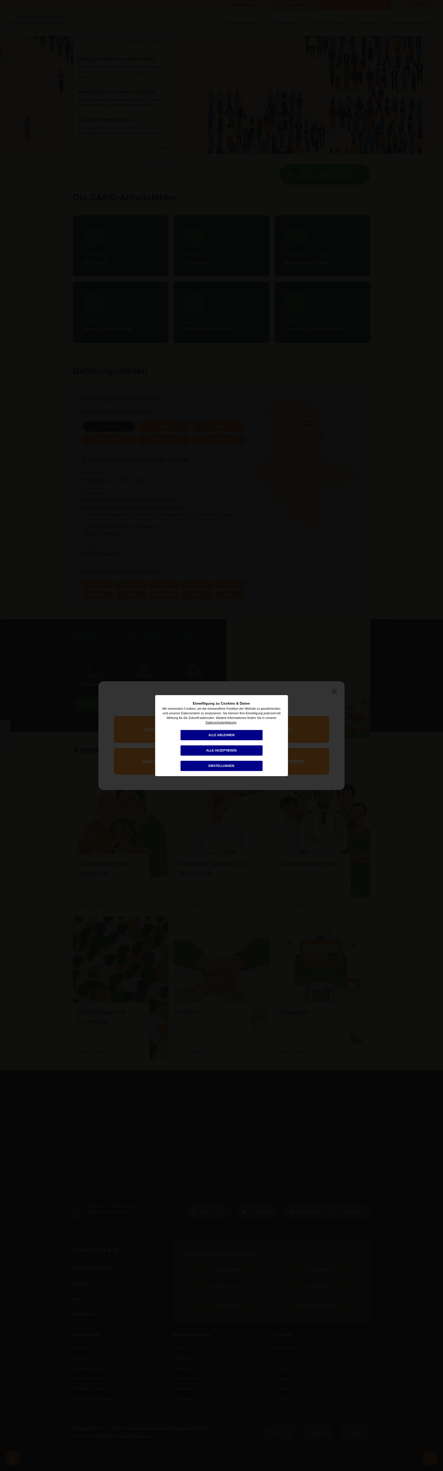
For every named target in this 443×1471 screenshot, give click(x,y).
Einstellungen (221, 766)
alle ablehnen (221, 735)
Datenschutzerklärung (221, 722)
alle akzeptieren (221, 750)
